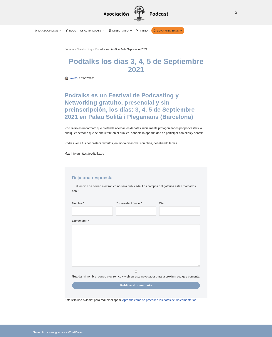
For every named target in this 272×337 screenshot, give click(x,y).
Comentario (80, 220)
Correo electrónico (129, 203)
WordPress (75, 332)
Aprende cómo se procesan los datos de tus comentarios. (159, 300)
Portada (69, 49)
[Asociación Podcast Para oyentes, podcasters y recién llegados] (136, 12)
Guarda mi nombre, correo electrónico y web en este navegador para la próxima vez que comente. (136, 276)
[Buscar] (236, 12)
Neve (36, 332)
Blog (72, 30)
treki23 (74, 78)
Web (162, 203)
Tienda (144, 30)
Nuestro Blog (84, 49)
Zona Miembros (168, 30)
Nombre (78, 203)
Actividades (92, 30)
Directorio (120, 30)
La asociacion (48, 30)
